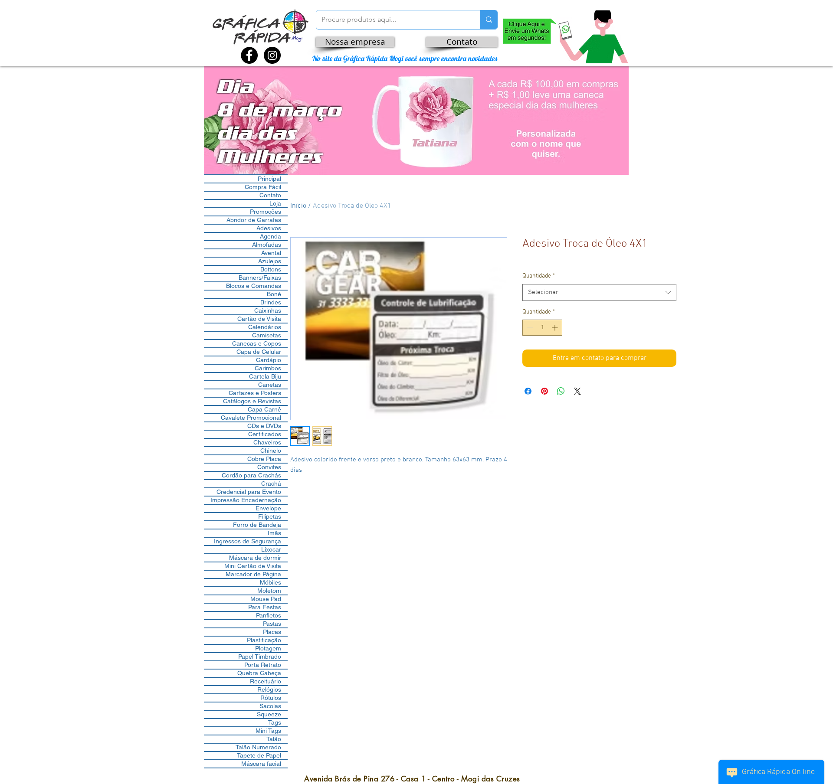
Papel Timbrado (259, 656)
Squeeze (269, 714)
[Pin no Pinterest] (544, 391)
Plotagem (268, 648)
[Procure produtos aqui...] (488, 19)
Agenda (270, 236)
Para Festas (264, 607)
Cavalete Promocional (251, 417)
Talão (273, 738)
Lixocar (271, 549)
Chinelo (270, 450)
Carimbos (268, 368)
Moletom (269, 590)
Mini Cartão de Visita (252, 565)
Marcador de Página (253, 574)
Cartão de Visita (259, 318)
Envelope (268, 508)
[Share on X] (577, 391)
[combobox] (599, 292)
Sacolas (270, 705)
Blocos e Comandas (253, 285)
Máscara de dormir (255, 557)
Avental (271, 252)
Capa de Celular (258, 351)
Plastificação (264, 640)
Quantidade (538, 276)
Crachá (271, 483)
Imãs (274, 532)
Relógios (269, 689)
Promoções (265, 211)
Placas (272, 631)
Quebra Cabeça (259, 673)
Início (298, 206)
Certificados (264, 434)
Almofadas (266, 244)
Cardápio (268, 359)
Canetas (269, 384)
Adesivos (268, 228)
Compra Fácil (263, 186)
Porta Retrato (262, 664)
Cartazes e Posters (255, 392)
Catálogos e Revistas (252, 401)
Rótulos (270, 697)
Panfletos (268, 615)
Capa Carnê (264, 409)
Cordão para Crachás (251, 475)
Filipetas (269, 516)
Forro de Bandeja (257, 524)
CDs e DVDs (264, 425)
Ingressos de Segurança (247, 541)
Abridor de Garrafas (253, 219)
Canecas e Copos (256, 343)
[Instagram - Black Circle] (272, 55)
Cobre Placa (264, 458)
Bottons (270, 269)
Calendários (264, 326)
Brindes (270, 302)
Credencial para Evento (248, 491)
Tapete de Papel (259, 755)
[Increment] (555, 327)
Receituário (265, 681)
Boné (274, 294)
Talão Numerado (258, 747)
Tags (274, 722)
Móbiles (270, 582)
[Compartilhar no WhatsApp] (561, 391)
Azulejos (269, 261)
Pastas (272, 623)
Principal (269, 178)
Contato (270, 195)
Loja (275, 203)
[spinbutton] (542, 327)
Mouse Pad (265, 598)
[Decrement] (529, 327)
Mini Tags (268, 730)
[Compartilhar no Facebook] (528, 391)
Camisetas (266, 335)
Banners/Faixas (260, 277)
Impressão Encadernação (245, 500)
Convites (269, 467)
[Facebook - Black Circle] (249, 55)
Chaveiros (267, 442)
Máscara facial (261, 763)
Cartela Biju (265, 376)
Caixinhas (267, 310)
